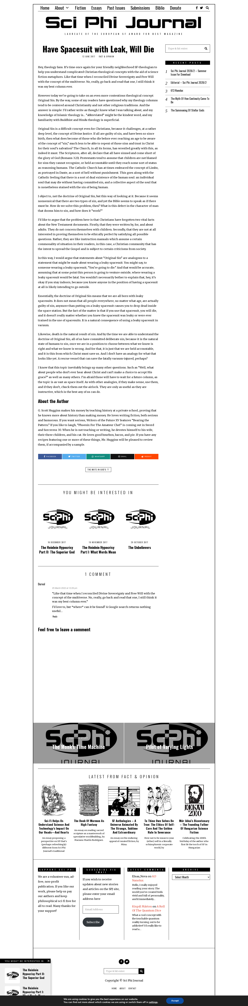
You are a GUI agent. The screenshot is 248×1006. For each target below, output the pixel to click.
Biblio (159, 7)
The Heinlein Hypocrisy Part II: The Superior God (57, 549)
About (59, 7)
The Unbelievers (139, 547)
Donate (175, 7)
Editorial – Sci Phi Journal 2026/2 (188, 82)
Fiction (80, 7)
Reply (55, 616)
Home (44, 7)
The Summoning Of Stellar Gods (187, 110)
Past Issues (116, 7)
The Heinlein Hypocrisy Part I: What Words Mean (98, 549)
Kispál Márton (142, 906)
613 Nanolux (177, 90)
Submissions (140, 7)
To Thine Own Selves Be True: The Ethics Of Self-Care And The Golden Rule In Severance (159, 826)
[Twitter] (201, 8)
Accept (175, 1000)
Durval (41, 584)
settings (153, 1002)
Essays (96, 7)
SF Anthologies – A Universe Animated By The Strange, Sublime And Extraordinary (124, 826)
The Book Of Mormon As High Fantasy (89, 822)
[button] (206, 48)
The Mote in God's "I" (98, 469)
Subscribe (93, 922)
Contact (132, 988)
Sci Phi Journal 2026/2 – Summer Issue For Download (188, 72)
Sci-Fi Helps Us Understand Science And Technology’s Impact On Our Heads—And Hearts (53, 826)
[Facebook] (197, 8)
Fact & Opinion (106, 56)
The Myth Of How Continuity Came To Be (190, 100)
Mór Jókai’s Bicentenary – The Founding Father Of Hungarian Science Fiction (194, 826)
